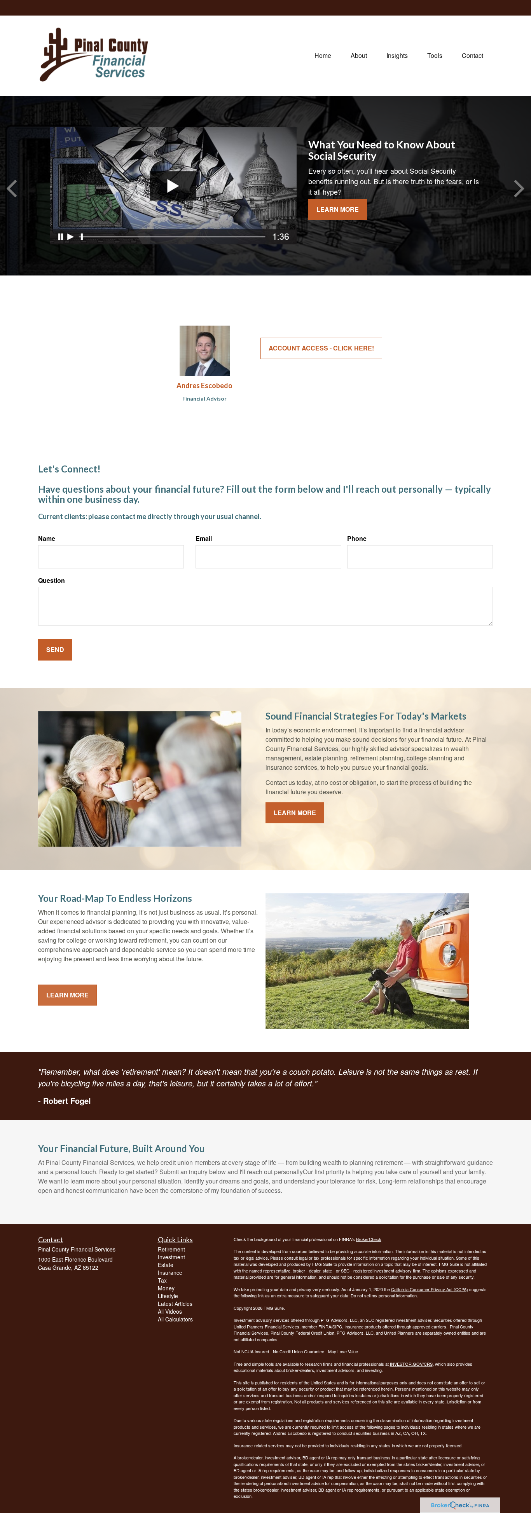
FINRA (324, 1326)
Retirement (171, 1249)
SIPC (337, 1326)
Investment (171, 1257)
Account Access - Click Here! (321, 347)
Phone (357, 538)
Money (166, 1288)
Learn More (337, 209)
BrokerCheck (368, 1239)
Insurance (170, 1272)
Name (46, 538)
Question (51, 580)
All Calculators (175, 1319)
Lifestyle (168, 1296)
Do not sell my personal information (384, 1295)
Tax (162, 1280)
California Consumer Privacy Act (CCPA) (429, 1289)
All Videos (170, 1311)
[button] (359, 55)
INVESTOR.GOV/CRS (411, 1364)
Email (204, 538)
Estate (165, 1265)
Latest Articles (175, 1303)
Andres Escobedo (204, 385)
